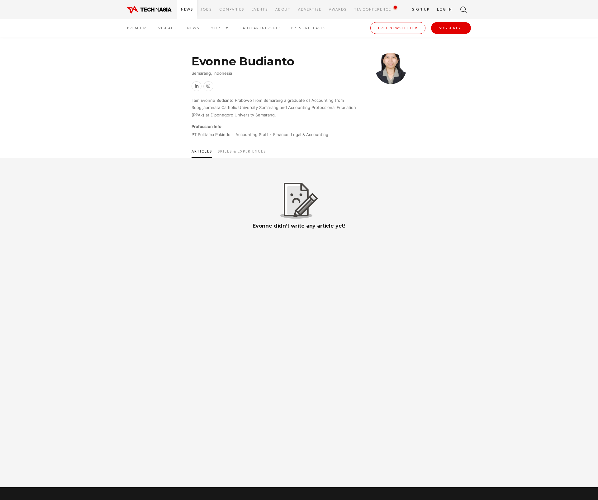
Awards (338, 9)
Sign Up (421, 9)
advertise (309, 9)
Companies (231, 9)
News (187, 9)
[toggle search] (463, 9)
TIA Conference (372, 9)
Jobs (206, 9)
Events (260, 9)
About (283, 9)
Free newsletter (398, 28)
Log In (444, 9)
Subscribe (451, 28)
